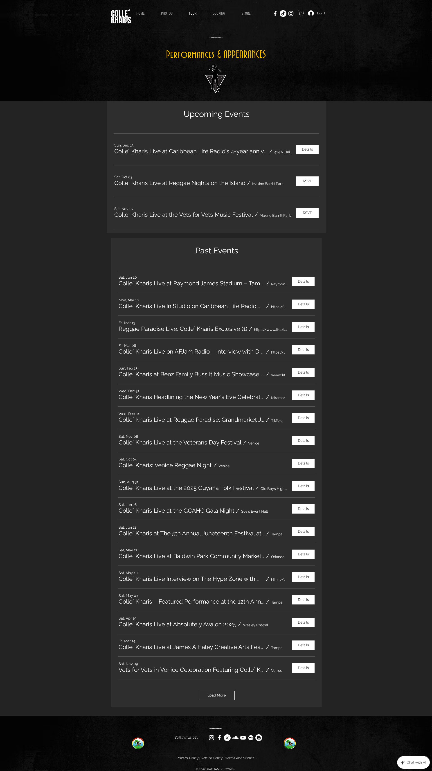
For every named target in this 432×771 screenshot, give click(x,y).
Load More (216, 695)
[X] (227, 737)
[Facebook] (275, 13)
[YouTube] (243, 737)
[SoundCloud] (235, 737)
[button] (301, 13)
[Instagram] (291, 13)
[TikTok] (283, 13)
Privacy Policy (187, 758)
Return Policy (212, 758)
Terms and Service (239, 758)
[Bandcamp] (251, 737)
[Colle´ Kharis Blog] (258, 737)
